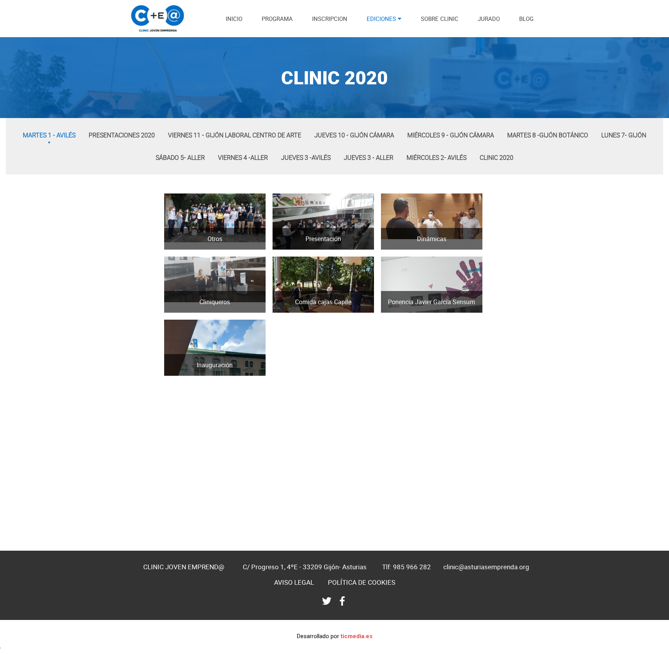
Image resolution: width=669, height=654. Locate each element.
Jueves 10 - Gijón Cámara (354, 135)
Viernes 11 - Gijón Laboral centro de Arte (234, 135)
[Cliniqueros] (174, 310)
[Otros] (174, 247)
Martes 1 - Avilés (49, 135)
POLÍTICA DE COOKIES (361, 582)
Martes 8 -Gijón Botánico (547, 135)
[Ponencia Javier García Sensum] (390, 310)
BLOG (526, 18)
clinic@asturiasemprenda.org (486, 566)
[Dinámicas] (390, 247)
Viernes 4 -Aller (243, 157)
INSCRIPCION (329, 18)
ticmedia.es (356, 636)
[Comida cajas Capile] (282, 310)
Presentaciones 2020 (122, 135)
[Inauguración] (174, 373)
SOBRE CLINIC (439, 18)
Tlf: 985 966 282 (406, 566)
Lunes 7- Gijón (623, 135)
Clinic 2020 (496, 157)
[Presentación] (282, 247)
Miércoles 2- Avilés (437, 157)
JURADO (489, 18)
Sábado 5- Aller (180, 157)
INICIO (234, 18)
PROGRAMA (277, 18)
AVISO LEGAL (294, 582)
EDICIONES (381, 18)
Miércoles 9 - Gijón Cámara (450, 135)
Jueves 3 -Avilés (306, 157)
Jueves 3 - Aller (368, 157)
